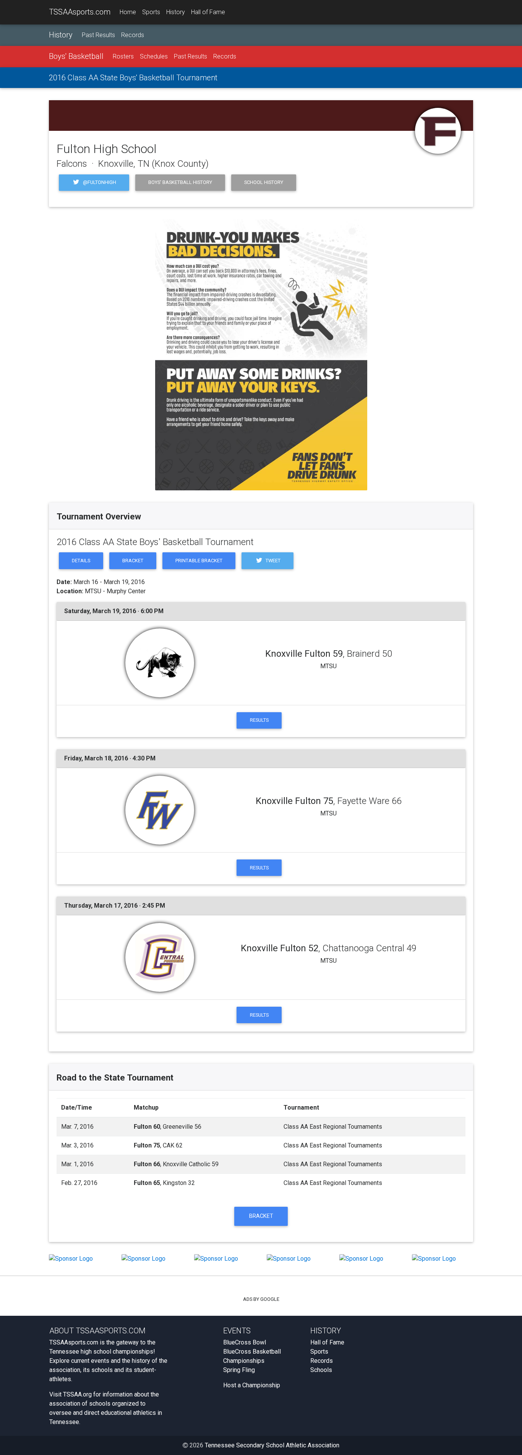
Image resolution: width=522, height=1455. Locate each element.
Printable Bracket (198, 560)
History (175, 12)
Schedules (154, 56)
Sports (151, 12)
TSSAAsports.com (79, 11)
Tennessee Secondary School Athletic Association (272, 1445)
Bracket (132, 560)
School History (263, 182)
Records (132, 35)
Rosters (123, 56)
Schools (321, 1370)
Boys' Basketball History (180, 182)
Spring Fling (239, 1370)
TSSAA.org (77, 1394)
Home (128, 12)
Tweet (272, 560)
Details (81, 560)
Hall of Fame (208, 12)
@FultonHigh (99, 182)
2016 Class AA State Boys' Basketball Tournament (133, 77)
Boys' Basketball (76, 56)
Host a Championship (251, 1385)
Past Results (98, 35)
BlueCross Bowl (244, 1342)
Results (259, 720)
